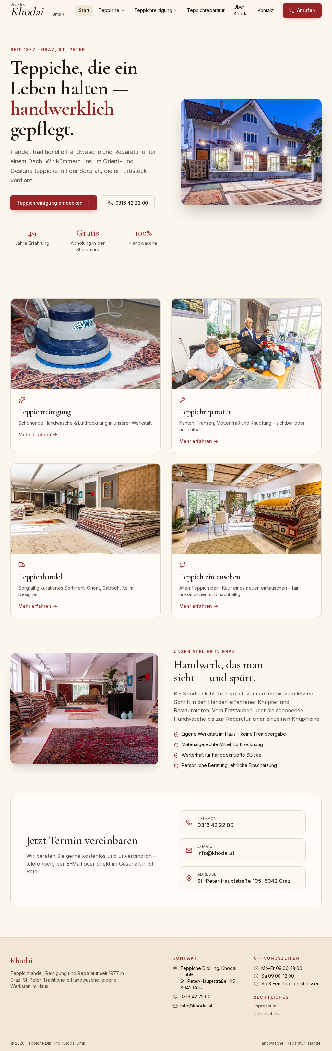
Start (84, 10)
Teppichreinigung (153, 10)
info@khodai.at (196, 1005)
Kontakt (266, 10)
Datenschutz (267, 1013)
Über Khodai (241, 10)
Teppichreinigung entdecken (50, 203)
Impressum (265, 1005)
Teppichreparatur (206, 10)
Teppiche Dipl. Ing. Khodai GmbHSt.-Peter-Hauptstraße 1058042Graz (208, 977)
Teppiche (109, 10)
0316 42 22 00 (131, 203)
